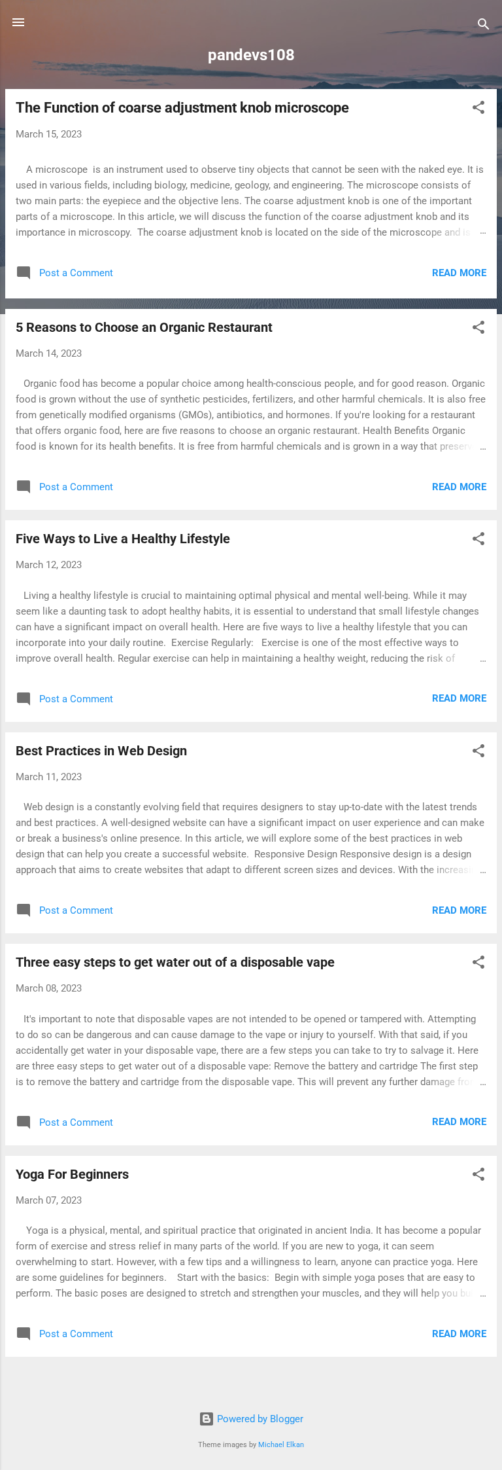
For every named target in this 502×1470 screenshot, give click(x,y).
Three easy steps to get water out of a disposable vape (175, 962)
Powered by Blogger (258, 1419)
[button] (478, 109)
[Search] (484, 26)
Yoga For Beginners (72, 1174)
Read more (459, 273)
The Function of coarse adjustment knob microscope (182, 107)
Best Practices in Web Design (101, 751)
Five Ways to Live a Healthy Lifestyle (123, 539)
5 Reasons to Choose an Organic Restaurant (144, 327)
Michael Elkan (281, 1445)
